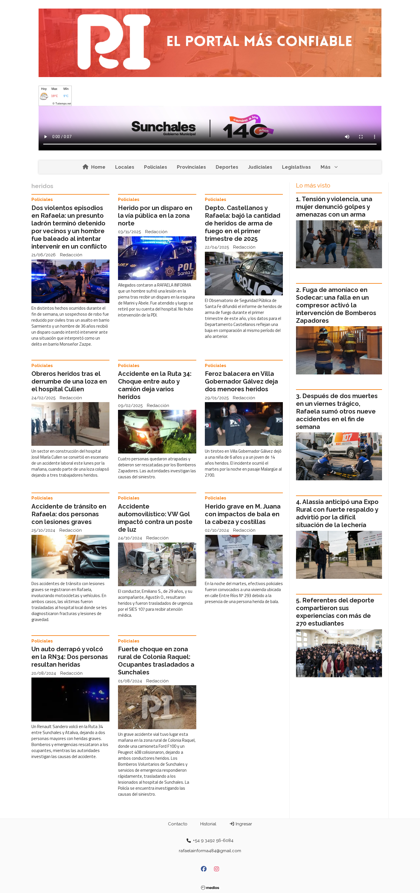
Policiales (155, 167)
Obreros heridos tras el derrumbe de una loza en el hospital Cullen (69, 381)
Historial (208, 824)
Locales (124, 167)
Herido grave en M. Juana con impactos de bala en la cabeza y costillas (243, 514)
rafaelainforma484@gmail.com (210, 850)
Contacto (177, 824)
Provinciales (191, 167)
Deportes (227, 167)
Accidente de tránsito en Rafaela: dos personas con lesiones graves (68, 514)
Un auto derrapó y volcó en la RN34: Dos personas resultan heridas (69, 657)
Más (326, 167)
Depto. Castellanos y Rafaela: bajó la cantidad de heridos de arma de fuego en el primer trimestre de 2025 (242, 223)
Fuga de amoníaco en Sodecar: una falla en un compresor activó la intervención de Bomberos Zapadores (336, 305)
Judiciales (260, 167)
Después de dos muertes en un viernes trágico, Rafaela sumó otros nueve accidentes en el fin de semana (337, 411)
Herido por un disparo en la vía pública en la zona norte (155, 215)
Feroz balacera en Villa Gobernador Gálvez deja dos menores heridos (241, 381)
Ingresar (243, 824)
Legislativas (296, 167)
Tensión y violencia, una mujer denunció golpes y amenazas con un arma (334, 206)
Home (98, 167)
